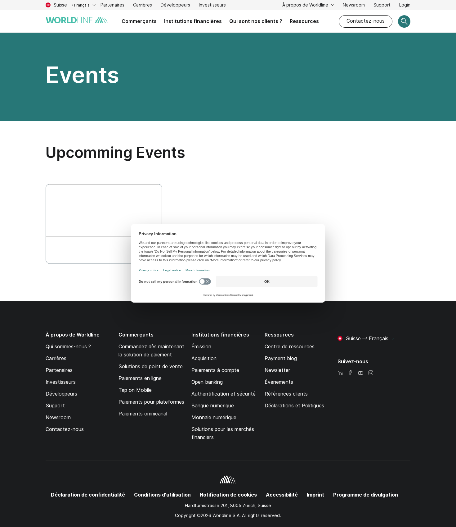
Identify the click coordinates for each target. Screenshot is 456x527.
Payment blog (281, 358)
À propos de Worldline (305, 4)
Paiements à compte (215, 370)
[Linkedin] (340, 373)
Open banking (207, 382)
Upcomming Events (115, 152)
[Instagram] (370, 373)
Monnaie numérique (213, 417)
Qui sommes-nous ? (68, 347)
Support (382, 5)
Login (404, 4)
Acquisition (204, 358)
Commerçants (139, 21)
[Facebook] (350, 373)
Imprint (315, 495)
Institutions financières (193, 21)
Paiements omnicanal (142, 414)
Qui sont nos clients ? (255, 21)
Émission (201, 347)
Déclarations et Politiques (294, 406)
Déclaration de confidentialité (88, 495)
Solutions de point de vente (150, 366)
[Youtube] (360, 373)
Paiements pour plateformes (151, 402)
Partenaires (112, 4)
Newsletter (277, 370)
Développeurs (175, 4)
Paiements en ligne (140, 378)
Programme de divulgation (365, 495)
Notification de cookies (228, 495)
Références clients (286, 394)
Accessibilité (282, 495)
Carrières (142, 5)
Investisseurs (212, 5)
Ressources (304, 21)
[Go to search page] (404, 21)
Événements (279, 382)
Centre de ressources (290, 347)
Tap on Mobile (135, 390)
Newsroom (354, 4)
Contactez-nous (365, 21)
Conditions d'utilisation (162, 495)
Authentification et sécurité (223, 394)
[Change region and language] (392, 339)
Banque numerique (212, 406)
